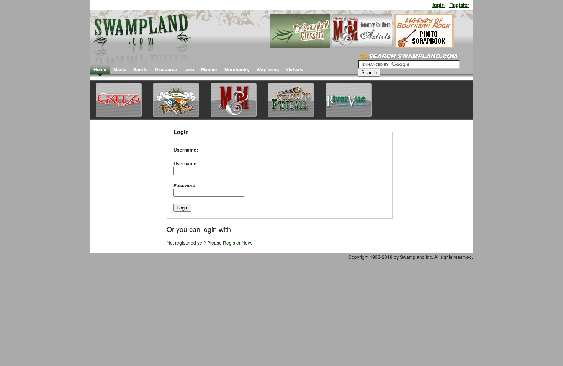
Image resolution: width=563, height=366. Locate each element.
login (438, 4)
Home (99, 69)
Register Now (237, 242)
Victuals (294, 69)
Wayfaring (268, 69)
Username (184, 163)
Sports (140, 69)
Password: (185, 185)
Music (119, 69)
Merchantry (237, 69)
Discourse (166, 69)
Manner (209, 69)
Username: (185, 149)
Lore (189, 69)
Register (459, 4)
